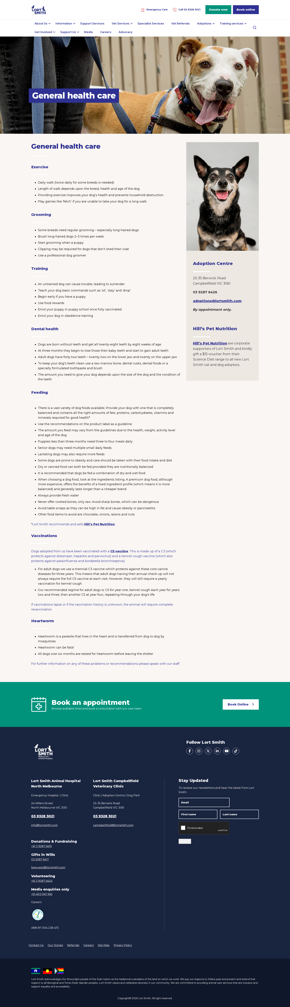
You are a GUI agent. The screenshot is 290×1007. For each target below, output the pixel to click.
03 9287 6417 (40, 859)
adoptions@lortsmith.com (217, 301)
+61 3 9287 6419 (41, 846)
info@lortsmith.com (44, 825)
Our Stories (55, 945)
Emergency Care (157, 9)
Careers (36, 902)
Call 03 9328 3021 (189, 9)
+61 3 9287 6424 (41, 880)
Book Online (238, 704)
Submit (185, 841)
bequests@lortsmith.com (48, 867)
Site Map (103, 945)
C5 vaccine (119, 551)
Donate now (218, 9)
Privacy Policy (123, 945)
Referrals (73, 945)
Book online (246, 9)
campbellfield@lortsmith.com (113, 825)
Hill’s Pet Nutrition (99, 524)
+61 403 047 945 (41, 894)
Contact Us (36, 945)
